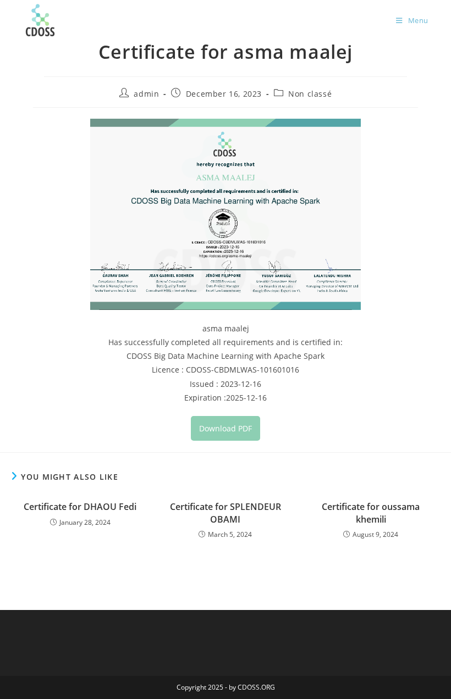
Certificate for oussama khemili (371, 513)
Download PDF (225, 428)
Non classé (310, 93)
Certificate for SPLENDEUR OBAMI (225, 513)
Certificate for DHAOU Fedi (80, 507)
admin (146, 93)
